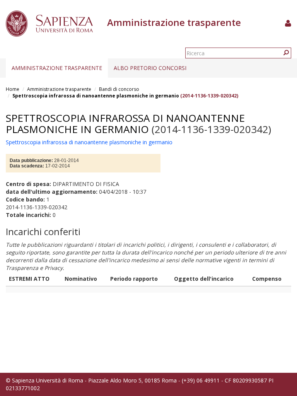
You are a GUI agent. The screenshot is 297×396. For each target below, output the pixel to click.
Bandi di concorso (119, 89)
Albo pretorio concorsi (150, 68)
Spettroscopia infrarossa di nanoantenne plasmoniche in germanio (95, 95)
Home (12, 89)
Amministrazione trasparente (57, 68)
